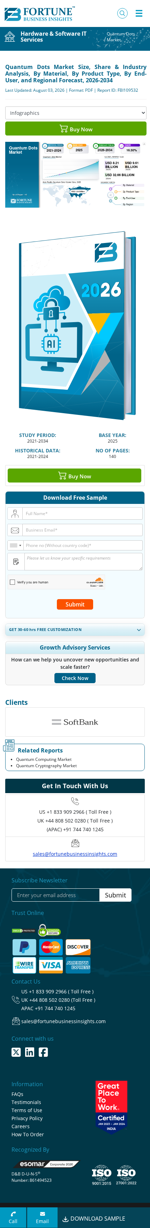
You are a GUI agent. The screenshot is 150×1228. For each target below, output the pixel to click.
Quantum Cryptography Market (46, 766)
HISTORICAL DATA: (37, 450)
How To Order (28, 1134)
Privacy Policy (27, 1118)
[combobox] (16, 545)
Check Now (75, 678)
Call (13, 1221)
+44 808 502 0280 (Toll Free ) (62, 1000)
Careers (21, 1126)
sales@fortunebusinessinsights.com (75, 854)
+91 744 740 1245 (55, 1008)
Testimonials (26, 1102)
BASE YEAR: (112, 435)
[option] (75, 722)
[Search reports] (122, 13)
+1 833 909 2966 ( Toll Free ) (79, 812)
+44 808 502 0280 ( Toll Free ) (79, 820)
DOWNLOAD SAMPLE (97, 1218)
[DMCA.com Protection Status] (24, 928)
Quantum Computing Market (44, 759)
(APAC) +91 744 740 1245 (75, 829)
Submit (75, 604)
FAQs (17, 1094)
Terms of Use (27, 1110)
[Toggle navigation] (139, 13)
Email (42, 1221)
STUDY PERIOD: (37, 435)
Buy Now (80, 129)
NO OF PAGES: (113, 450)
